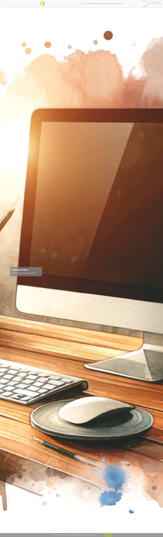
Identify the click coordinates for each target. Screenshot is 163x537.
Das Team (119, 3)
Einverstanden (108, 535)
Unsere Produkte (92, 3)
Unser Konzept (102, 3)
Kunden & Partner (111, 3)
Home (81, 3)
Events (85, 3)
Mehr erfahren (100, 535)
